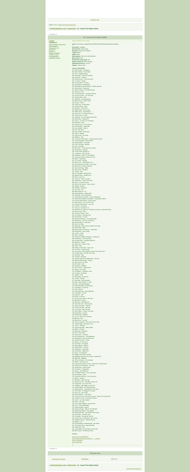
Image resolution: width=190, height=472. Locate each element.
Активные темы (94, 19)
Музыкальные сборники (58, 459)
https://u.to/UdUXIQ (77, 440)
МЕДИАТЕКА (72, 28)
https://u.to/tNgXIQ (77, 442)
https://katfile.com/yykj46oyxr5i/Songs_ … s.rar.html (86, 438)
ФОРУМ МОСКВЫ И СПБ (58, 28)
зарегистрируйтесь (70, 24)
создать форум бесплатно (133, 468)
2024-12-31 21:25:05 (83, 40)
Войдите (60, 24)
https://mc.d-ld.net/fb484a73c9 (80, 436)
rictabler (51, 41)
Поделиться (75, 40)
